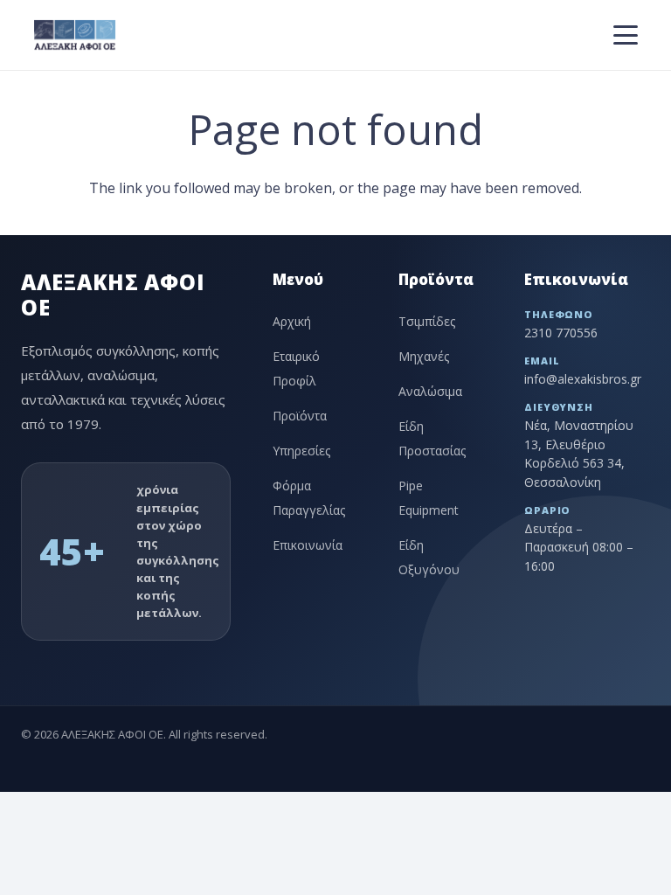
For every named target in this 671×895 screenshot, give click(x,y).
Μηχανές (423, 356)
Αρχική (292, 321)
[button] (625, 35)
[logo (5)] (74, 35)
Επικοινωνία (307, 545)
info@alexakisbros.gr (582, 379)
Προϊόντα (300, 415)
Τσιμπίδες (426, 321)
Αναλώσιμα (430, 391)
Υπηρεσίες (301, 450)
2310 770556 (561, 332)
